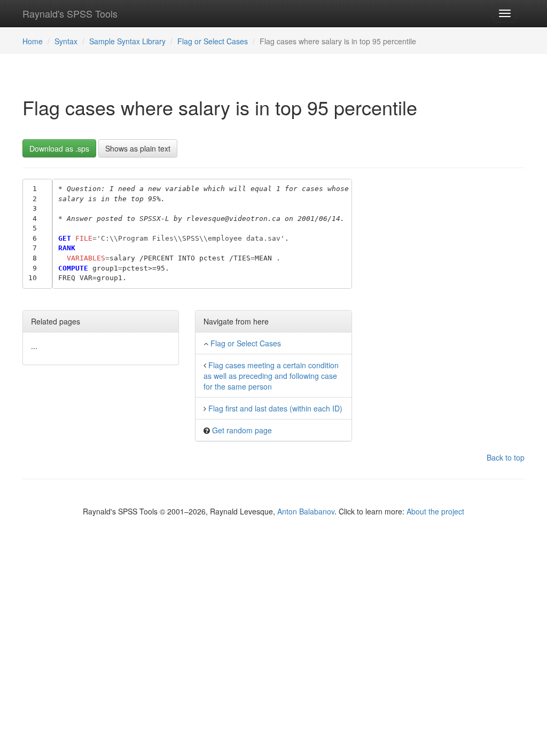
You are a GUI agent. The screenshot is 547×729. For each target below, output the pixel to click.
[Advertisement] (446, 245)
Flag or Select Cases (212, 41)
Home (32, 41)
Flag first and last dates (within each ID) (275, 408)
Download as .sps (59, 148)
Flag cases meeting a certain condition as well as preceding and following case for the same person (271, 376)
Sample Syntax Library (127, 41)
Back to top (506, 457)
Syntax (65, 41)
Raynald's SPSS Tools (70, 13)
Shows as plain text (137, 148)
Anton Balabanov (305, 511)
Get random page (242, 430)
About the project (435, 511)
